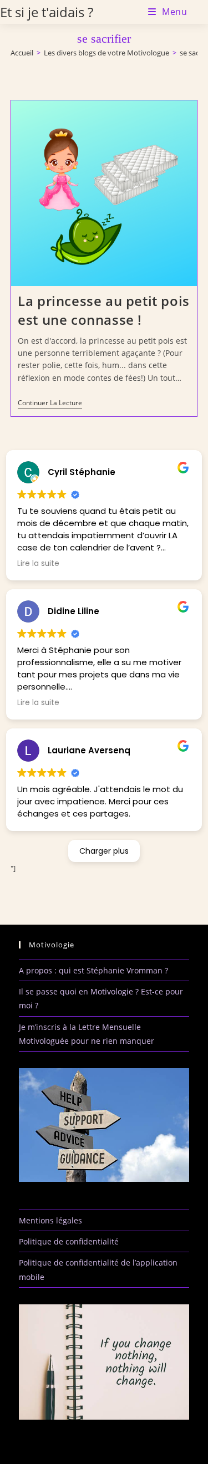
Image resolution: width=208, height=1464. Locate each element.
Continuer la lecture (50, 404)
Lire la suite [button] (38, 563)
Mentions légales (50, 1220)
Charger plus (104, 850)
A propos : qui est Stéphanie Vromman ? (93, 970)
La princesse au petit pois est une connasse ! (104, 310)
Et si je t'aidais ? (46, 12)
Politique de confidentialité (69, 1241)
